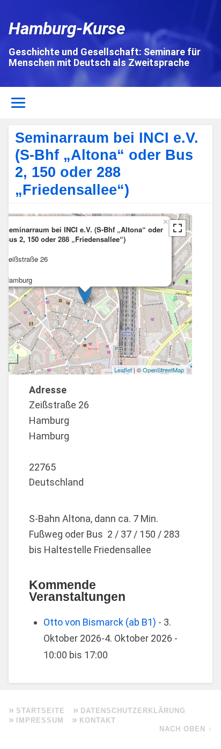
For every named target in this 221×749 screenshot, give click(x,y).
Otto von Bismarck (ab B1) (99, 622)
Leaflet (123, 369)
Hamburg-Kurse (67, 29)
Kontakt (97, 720)
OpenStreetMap (163, 369)
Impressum (40, 720)
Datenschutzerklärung (133, 711)
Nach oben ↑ (185, 729)
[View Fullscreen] (178, 228)
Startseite (40, 711)
